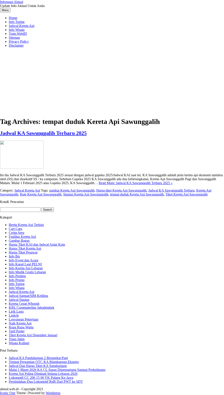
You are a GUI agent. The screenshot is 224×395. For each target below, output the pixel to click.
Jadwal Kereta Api (21, 26)
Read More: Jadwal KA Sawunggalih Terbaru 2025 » (136, 183)
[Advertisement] (112, 81)
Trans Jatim (16, 339)
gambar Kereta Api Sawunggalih (71, 190)
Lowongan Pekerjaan (23, 319)
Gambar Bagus (19, 240)
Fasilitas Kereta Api (22, 236)
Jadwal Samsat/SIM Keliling (28, 296)
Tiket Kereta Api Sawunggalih (187, 194)
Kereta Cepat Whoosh (24, 303)
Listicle (14, 315)
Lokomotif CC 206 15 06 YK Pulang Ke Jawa (41, 377)
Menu (5, 10)
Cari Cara (15, 229)
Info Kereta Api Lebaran (26, 268)
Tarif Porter (16, 331)
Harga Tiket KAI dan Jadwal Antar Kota (37, 244)
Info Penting (17, 276)
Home (13, 18)
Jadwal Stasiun (19, 300)
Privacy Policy (19, 41)
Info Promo (16, 280)
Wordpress (53, 393)
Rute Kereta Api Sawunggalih (40, 194)
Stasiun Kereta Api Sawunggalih (85, 194)
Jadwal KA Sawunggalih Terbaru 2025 (43, 133)
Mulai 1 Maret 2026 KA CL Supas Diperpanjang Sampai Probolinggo (57, 370)
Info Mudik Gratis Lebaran (27, 272)
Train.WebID (18, 33)
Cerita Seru (16, 233)
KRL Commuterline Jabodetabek (31, 307)
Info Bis (14, 256)
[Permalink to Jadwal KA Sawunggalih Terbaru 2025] (22, 167)
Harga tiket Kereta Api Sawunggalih (121, 190)
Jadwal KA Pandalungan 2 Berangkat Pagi (38, 358)
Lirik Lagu (16, 311)
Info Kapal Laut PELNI (25, 264)
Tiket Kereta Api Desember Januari (33, 335)
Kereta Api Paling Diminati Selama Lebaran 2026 (43, 374)
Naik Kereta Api (20, 323)
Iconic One (7, 393)
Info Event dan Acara (23, 260)
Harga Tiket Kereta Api (25, 248)
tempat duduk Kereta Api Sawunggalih (137, 194)
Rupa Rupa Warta (21, 327)
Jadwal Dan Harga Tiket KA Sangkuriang (38, 366)
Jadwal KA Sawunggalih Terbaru (171, 190)
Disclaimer (16, 45)
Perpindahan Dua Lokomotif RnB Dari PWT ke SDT (46, 381)
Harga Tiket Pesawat (23, 252)
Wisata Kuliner (19, 343)
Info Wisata (16, 30)
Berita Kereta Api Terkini (26, 225)
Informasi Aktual (11, 2)
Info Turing (16, 22)
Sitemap (14, 37)
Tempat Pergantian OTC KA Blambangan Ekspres (44, 362)
